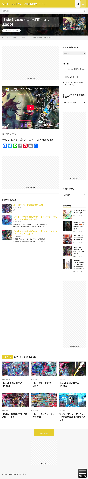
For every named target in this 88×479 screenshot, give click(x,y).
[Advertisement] (30, 61)
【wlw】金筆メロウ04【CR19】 (12, 384)
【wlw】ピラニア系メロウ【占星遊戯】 (42, 415)
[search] (84, 10)
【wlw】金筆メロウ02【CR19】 (69, 384)
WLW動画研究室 (20, 474)
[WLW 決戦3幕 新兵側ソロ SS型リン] (67, 214)
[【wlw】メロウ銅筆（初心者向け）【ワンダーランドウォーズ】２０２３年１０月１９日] (7, 220)
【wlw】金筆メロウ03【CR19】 (41, 384)
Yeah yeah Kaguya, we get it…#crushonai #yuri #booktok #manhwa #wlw (79, 265)
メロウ (16, 30)
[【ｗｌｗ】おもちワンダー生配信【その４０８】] (67, 239)
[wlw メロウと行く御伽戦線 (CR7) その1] (7, 208)
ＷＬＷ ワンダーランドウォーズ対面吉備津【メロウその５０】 (72, 417)
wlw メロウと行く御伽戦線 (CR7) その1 (28, 205)
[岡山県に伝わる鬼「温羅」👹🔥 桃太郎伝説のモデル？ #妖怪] (67, 226)
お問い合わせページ (71, 77)
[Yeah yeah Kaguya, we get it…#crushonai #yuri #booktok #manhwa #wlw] (67, 264)
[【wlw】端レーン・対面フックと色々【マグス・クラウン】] (67, 251)
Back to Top (44, 433)
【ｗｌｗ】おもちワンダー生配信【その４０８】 (79, 238)
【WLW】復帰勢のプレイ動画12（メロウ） (14, 415)
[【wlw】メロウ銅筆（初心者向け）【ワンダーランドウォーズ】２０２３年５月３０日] (7, 235)
